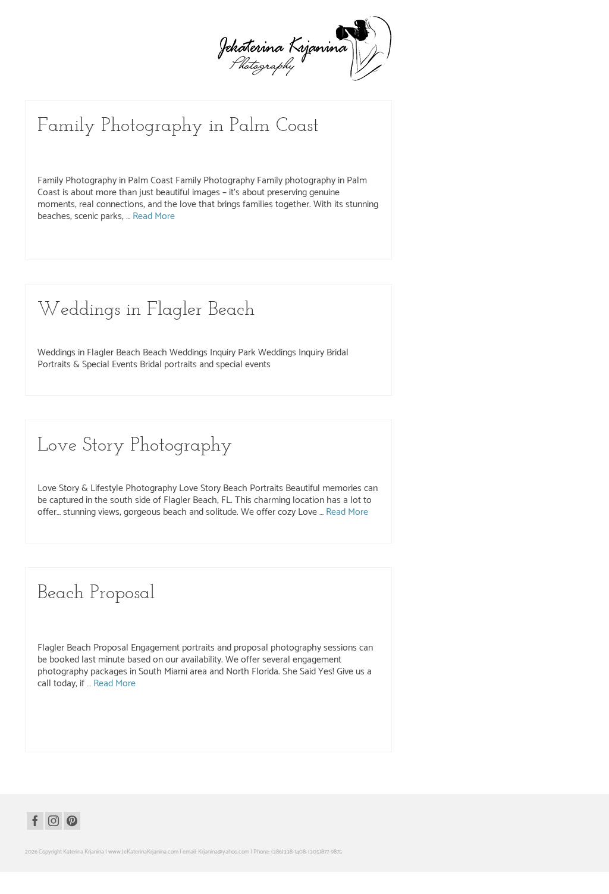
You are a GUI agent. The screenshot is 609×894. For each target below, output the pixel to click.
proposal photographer (124, 740)
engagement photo (186, 715)
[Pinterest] (72, 821)
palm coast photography (359, 727)
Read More (154, 216)
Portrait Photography (332, 467)
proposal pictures (228, 740)
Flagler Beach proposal (239, 727)
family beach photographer (75, 247)
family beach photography (141, 247)
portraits (341, 247)
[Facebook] (35, 821)
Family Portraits (296, 148)
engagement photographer (243, 715)
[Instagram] (53, 821)
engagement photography (308, 715)
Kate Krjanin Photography (280, 615)
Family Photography (245, 148)
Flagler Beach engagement (178, 727)
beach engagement (66, 715)
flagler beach (127, 727)
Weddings (243, 332)
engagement (146, 715)
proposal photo (77, 740)
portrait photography (305, 247)
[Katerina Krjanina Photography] (304, 48)
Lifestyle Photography (200, 467)
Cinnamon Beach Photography (173, 148)
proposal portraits (270, 740)
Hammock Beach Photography (78, 160)
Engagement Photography (168, 615)
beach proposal (110, 715)
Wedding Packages (139, 332)
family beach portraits (201, 247)
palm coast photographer (298, 727)
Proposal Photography (106, 627)
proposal (47, 740)
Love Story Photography (266, 467)
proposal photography (179, 740)
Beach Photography (102, 148)
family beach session (253, 247)
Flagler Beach (337, 148)
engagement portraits (84, 727)
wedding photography (197, 332)
